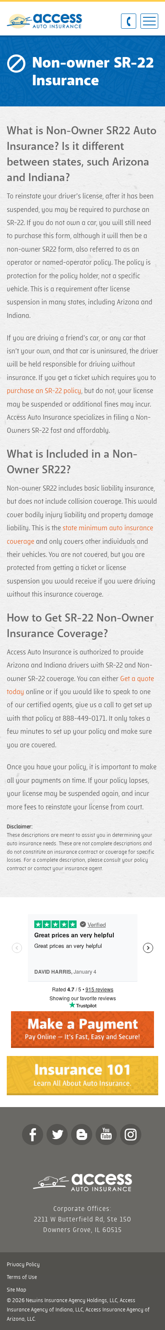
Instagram (130, 1134)
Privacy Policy (23, 1265)
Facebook (32, 1134)
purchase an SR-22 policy (44, 391)
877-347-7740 (128, 22)
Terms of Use (22, 1277)
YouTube (106, 1134)
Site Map (16, 1290)
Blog (81, 1134)
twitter (57, 1134)
